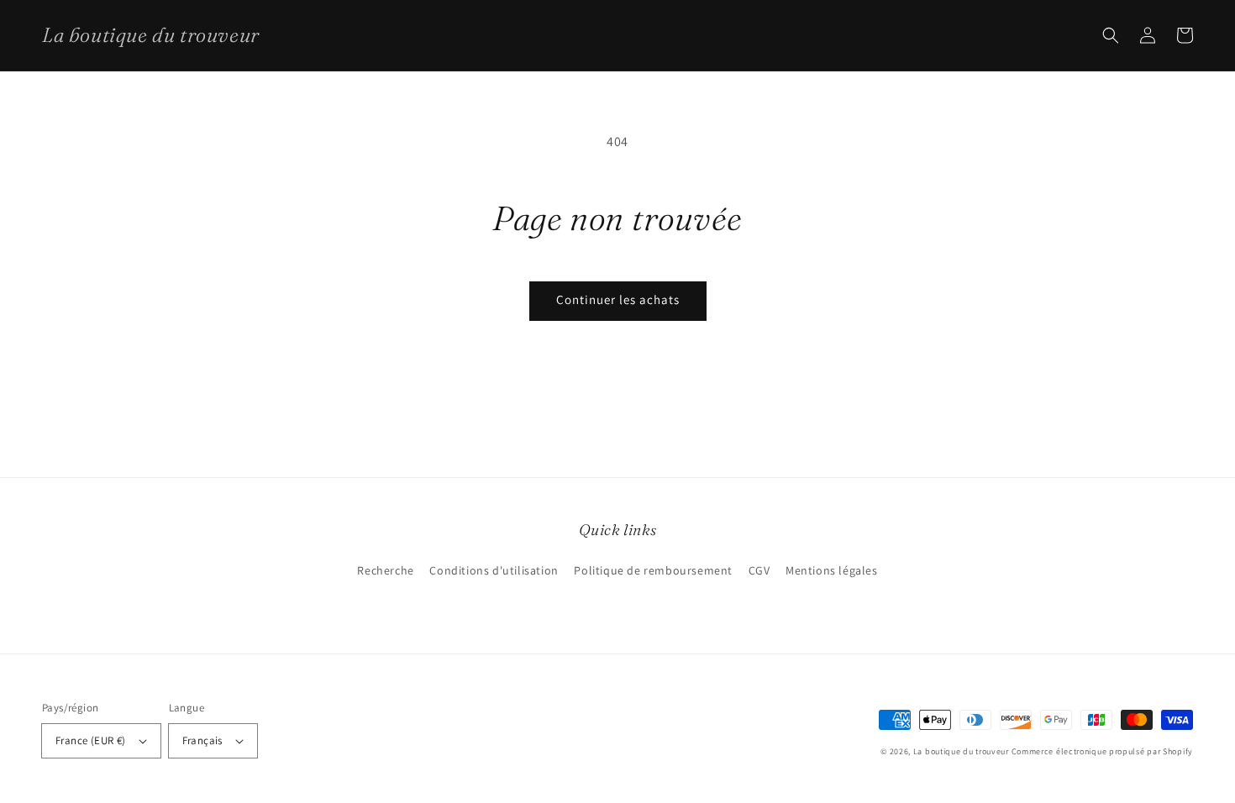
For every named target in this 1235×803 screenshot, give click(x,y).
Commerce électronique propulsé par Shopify (1102, 751)
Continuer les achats (618, 299)
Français (202, 740)
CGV (759, 570)
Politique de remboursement (653, 570)
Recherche (385, 570)
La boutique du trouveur (961, 751)
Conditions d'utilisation (493, 570)
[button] (1110, 35)
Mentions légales (832, 570)
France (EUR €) (90, 740)
